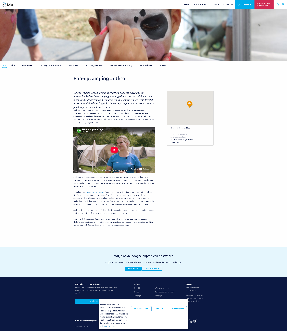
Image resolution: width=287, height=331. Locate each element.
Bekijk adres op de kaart (194, 296)
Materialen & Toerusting (121, 65)
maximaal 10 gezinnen (95, 192)
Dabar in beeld (145, 65)
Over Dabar (27, 65)
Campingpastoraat (94, 65)
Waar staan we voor (162, 288)
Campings (158, 296)
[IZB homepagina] (92, 4)
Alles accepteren (141, 309)
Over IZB (137, 288)
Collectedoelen (96, 301)
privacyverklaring (107, 326)
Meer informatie (152, 268)
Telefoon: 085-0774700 (194, 298)
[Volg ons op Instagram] (195, 321)
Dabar (12, 65)
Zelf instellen (159, 309)
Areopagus (137, 296)
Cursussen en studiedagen (164, 292)
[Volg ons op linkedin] (191, 321)
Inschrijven (74, 65)
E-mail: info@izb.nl (192, 301)
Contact (136, 292)
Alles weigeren (178, 309)
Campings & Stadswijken (51, 65)
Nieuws (163, 65)
